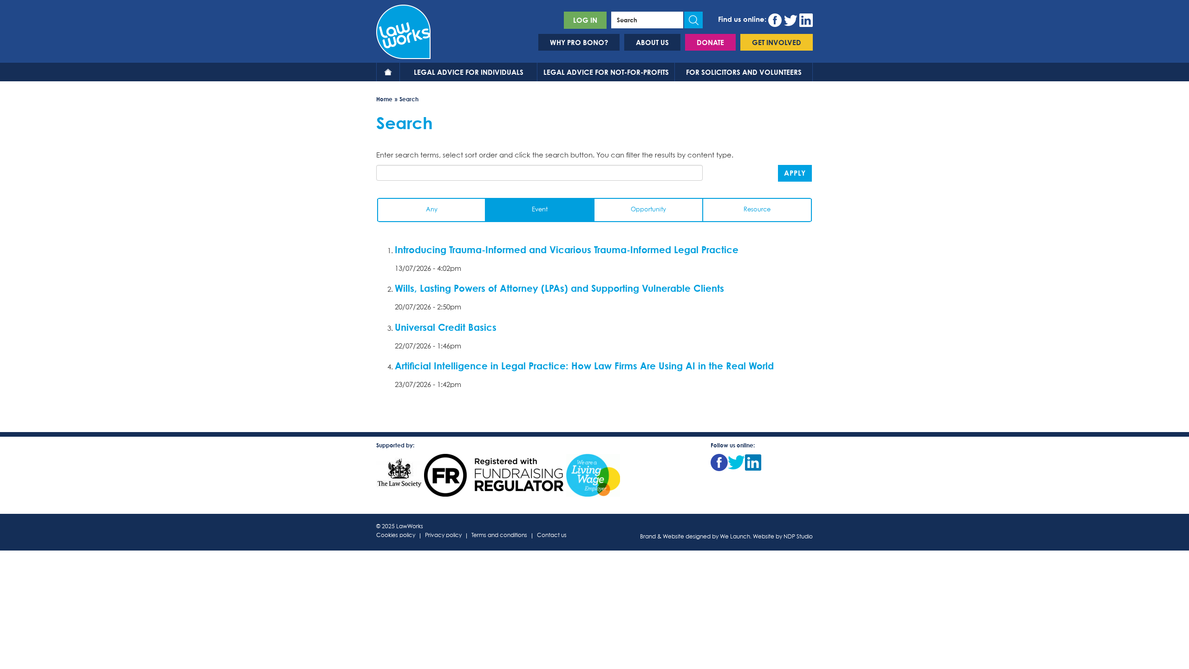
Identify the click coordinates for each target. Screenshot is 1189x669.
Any (432, 210)
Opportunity (648, 210)
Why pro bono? (579, 42)
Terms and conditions (499, 535)
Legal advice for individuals (468, 72)
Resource (757, 210)
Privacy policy (443, 535)
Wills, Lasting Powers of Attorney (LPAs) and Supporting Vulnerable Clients (559, 288)
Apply (795, 173)
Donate (710, 42)
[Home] (403, 30)
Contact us (552, 535)
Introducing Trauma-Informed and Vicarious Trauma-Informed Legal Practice (566, 249)
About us (652, 42)
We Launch (735, 537)
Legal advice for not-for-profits (606, 72)
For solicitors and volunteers (744, 72)
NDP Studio (798, 537)
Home (388, 72)
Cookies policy (395, 535)
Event (540, 210)
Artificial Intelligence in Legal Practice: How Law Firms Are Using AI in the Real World (584, 365)
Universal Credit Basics (446, 327)
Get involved (776, 42)
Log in (585, 20)
